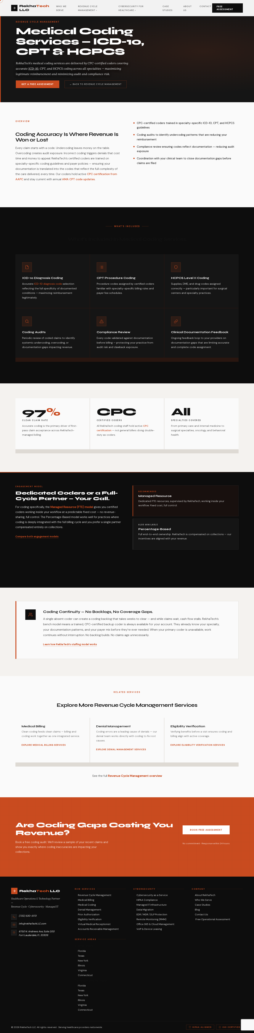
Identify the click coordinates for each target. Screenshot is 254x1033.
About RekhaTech (205, 895)
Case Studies (202, 904)
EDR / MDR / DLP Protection (151, 914)
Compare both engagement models (37, 536)
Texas (81, 955)
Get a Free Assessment (37, 84)
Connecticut (85, 975)
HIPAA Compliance (147, 900)
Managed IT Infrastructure (151, 904)
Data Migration (145, 909)
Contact (205, 6)
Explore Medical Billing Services (44, 745)
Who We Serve (203, 900)
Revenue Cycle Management (94, 895)
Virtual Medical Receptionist (94, 924)
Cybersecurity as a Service (152, 895)
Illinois (81, 965)
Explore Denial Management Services (121, 749)
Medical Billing (86, 900)
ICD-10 (33, 68)
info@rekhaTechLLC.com (32, 923)
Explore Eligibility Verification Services (198, 745)
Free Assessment (225, 8)
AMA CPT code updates (78, 179)
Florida (82, 951)
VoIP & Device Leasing (149, 929)
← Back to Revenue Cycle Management (96, 84)
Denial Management (89, 909)
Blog (197, 909)
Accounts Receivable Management (98, 929)
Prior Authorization (88, 914)
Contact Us (201, 914)
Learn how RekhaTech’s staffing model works (70, 644)
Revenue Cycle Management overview (135, 776)
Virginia (82, 970)
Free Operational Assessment (212, 919)
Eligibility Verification (90, 919)
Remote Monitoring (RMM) (151, 919)
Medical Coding (87, 904)
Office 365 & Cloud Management (155, 924)
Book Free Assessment (206, 829)
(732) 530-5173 (27, 915)
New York (83, 960)
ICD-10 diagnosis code (48, 283)
